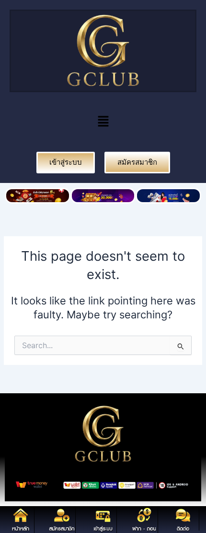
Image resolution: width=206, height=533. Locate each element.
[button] (103, 121)
